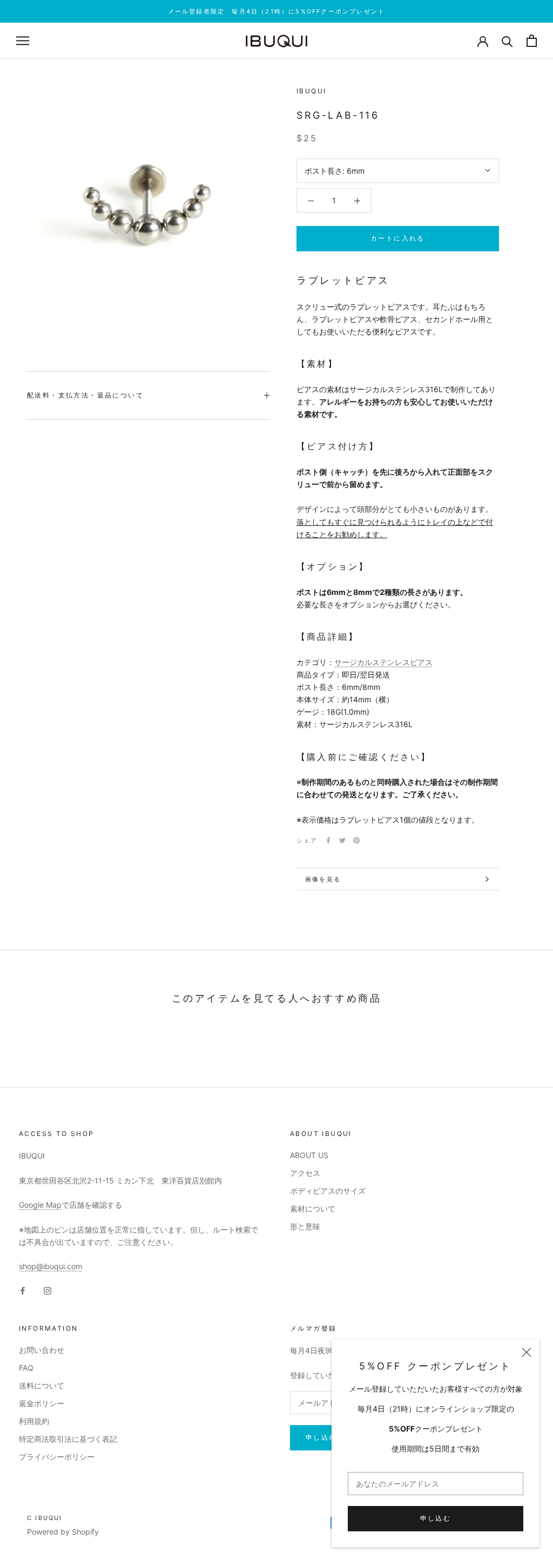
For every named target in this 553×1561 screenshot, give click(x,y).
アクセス (305, 1172)
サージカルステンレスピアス (383, 662)
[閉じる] (526, 1352)
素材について (312, 1208)
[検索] (507, 40)
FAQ (26, 1367)
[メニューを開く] (22, 40)
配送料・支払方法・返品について (85, 395)
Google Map (40, 1204)
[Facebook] (328, 840)
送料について (41, 1385)
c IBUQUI (45, 1518)
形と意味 (305, 1226)
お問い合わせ (41, 1349)
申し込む (435, 1518)
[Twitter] (342, 840)
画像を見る (323, 879)
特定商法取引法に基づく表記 (68, 1438)
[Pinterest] (356, 840)
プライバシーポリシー (57, 1456)
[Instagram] (47, 1290)
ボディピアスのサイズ (328, 1190)
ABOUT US (309, 1155)
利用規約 (34, 1421)
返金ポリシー (41, 1403)
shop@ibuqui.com (50, 1266)
